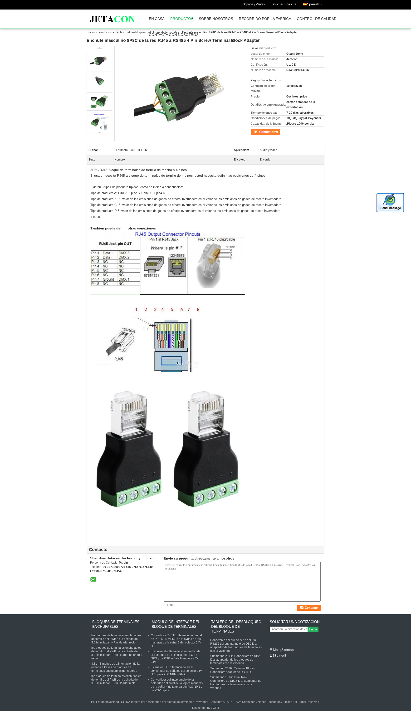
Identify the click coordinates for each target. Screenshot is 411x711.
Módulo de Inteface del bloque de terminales (176, 624)
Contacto (256, 131)
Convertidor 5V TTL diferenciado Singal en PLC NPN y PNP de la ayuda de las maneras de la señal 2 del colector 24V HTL (176, 641)
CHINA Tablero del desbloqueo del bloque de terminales (157, 702)
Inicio (91, 32)
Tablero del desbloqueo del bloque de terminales (147, 32)
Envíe (313, 629)
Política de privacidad (105, 702)
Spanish (313, 4)
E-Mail (274, 650)
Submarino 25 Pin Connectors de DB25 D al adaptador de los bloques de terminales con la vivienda (235, 659)
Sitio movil (279, 655)
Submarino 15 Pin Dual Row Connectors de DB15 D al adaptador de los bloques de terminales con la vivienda (235, 683)
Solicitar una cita (284, 4)
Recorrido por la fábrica (265, 19)
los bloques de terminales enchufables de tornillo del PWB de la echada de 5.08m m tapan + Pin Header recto (116, 639)
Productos (181, 19)
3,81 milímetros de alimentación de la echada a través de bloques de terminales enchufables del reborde (115, 667)
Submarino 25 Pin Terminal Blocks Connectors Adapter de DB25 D (232, 670)
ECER (215, 708)
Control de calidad (317, 19)
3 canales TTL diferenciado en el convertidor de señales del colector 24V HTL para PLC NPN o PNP (176, 671)
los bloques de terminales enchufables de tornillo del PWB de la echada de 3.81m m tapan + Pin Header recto (116, 679)
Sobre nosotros (216, 19)
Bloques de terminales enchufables (115, 624)
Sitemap (287, 650)
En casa (157, 19)
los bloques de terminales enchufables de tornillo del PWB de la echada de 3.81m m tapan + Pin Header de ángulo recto (116, 653)
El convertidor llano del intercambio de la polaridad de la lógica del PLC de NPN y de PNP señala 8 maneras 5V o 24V (176, 657)
